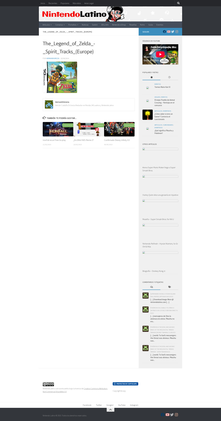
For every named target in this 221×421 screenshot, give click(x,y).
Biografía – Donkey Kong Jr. (153, 271)
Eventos (159, 24)
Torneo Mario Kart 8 (162, 87)
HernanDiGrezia (52, 58)
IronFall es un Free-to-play (54, 140)
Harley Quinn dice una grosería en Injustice (160, 194)
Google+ (110, 405)
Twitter (99, 405)
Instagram (134, 405)
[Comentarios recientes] (151, 287)
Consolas (59, 24)
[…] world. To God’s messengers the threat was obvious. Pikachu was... (163, 338)
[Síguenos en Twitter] (172, 31)
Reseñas (132, 24)
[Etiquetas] (169, 287)
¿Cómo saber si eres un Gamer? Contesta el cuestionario (163, 116)
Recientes (53, 3)
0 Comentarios (67, 125)
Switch (95, 24)
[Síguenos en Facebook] (164, 31)
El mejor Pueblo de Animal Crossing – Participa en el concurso (164, 103)
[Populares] (151, 77)
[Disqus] (89, 185)
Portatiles (72, 24)
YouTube (121, 405)
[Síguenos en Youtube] (168, 31)
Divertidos (167, 111)
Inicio (43, 3)
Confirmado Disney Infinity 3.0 (117, 140)
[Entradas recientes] (169, 77)
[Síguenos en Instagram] (176, 31)
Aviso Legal (89, 3)
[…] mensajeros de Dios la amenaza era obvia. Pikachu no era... (162, 319)
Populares (65, 3)
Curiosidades (168, 125)
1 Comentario (99, 125)
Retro (142, 24)
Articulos (46, 24)
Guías (150, 24)
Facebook (87, 405)
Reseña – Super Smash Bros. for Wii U (158, 219)
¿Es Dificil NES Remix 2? (83, 140)
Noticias (85, 24)
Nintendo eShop (119, 24)
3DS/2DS (105, 24)
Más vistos (77, 3)
